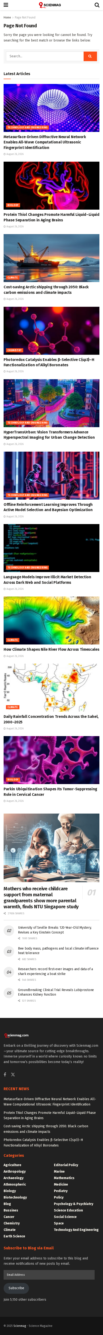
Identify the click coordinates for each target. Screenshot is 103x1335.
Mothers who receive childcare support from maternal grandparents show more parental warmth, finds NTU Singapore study (41, 898)
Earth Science (14, 1236)
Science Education (68, 1210)
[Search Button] (97, 5)
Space (59, 1223)
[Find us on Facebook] (5, 1075)
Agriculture (12, 1165)
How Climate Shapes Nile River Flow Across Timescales (51, 649)
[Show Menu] (6, 5)
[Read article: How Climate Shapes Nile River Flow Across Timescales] (51, 620)
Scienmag (19, 1326)
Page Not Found (25, 17)
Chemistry (14, 350)
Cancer (9, 1217)
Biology (13, 205)
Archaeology (13, 1178)
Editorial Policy (66, 1165)
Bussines (11, 1210)
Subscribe (16, 1288)
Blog (7, 1204)
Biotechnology (15, 1197)
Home (7, 17)
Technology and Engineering (27, 127)
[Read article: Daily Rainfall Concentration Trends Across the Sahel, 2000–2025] (51, 688)
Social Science (65, 1217)
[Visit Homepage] (51, 5)
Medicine (61, 1184)
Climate (12, 277)
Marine (59, 1172)
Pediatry (61, 1191)
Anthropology (15, 1172)
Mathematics (64, 1178)
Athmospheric (15, 1184)
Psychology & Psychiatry (73, 1204)
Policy (58, 1197)
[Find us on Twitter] (13, 1075)
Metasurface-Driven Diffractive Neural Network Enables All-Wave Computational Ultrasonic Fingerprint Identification (45, 142)
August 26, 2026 (14, 154)
